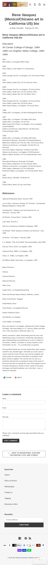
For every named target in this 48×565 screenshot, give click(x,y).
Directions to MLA (11, 504)
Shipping (7, 498)
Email (4, 408)
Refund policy (9, 487)
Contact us (8, 492)
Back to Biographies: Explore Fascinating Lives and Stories (25, 454)
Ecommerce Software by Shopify (30, 558)
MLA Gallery (16, 558)
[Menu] (44, 4)
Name (4, 398)
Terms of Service (10, 481)
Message (5, 417)
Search (7, 475)
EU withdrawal (40, 562)
